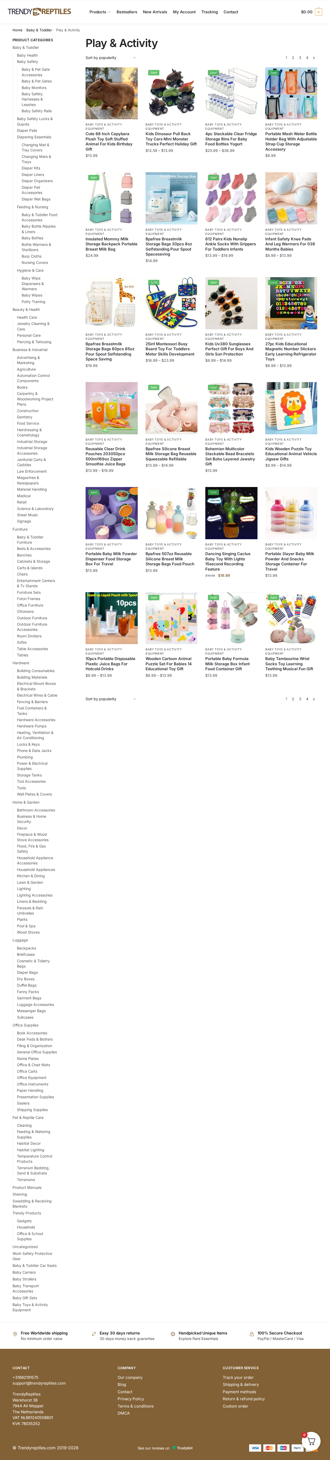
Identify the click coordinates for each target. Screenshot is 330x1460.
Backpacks (26, 948)
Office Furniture (30, 605)
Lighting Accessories (34, 895)
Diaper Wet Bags (36, 199)
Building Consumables (36, 670)
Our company (130, 1377)
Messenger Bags (31, 1010)
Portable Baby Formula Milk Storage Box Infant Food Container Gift (227, 663)
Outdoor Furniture (32, 618)
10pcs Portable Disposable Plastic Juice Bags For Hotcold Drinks (110, 663)
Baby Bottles (32, 238)
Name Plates (28, 1058)
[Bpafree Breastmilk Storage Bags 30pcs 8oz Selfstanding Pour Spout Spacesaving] (172, 198)
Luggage (20, 940)
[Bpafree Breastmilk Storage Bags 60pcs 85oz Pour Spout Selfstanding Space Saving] (112, 303)
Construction (28, 410)
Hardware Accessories (36, 719)
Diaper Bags (27, 972)
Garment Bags (29, 998)
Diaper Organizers (37, 181)
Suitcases (25, 1017)
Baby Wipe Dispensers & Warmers (33, 283)
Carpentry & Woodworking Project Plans (35, 398)
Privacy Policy (131, 1398)
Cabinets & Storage (33, 561)
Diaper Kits (31, 168)
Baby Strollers (24, 1279)
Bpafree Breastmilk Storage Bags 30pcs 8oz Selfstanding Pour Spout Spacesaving (169, 246)
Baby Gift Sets (25, 1298)
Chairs (22, 574)
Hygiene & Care (30, 270)
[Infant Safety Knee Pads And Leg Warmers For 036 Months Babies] (291, 198)
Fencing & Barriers (32, 701)
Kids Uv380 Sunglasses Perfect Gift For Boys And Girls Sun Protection (229, 349)
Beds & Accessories (34, 548)
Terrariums (26, 1179)
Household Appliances (36, 869)
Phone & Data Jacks (34, 750)
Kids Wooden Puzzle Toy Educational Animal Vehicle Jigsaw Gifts (291, 453)
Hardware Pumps (31, 726)
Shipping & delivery (241, 1384)
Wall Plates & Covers (34, 794)
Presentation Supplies (35, 1097)
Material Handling (32, 489)
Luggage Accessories (35, 1004)
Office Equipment (31, 1077)
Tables (22, 655)
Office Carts (27, 1071)
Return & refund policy (244, 1398)
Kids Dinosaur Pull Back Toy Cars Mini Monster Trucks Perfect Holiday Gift (171, 138)
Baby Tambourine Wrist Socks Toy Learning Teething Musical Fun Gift (289, 663)
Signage (24, 521)
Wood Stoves (28, 932)
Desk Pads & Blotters (35, 1039)
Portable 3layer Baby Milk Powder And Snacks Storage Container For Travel (289, 561)
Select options (112, 166)
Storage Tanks (29, 775)
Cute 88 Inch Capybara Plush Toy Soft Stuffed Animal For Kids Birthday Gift (109, 141)
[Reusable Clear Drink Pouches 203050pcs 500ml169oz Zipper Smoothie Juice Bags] (112, 408)
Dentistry (24, 417)
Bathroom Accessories (36, 810)
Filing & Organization (34, 1045)
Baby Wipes (32, 295)
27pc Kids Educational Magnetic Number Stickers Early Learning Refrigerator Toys (290, 351)
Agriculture (26, 369)
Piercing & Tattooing (34, 342)
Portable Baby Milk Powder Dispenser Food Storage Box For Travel (111, 558)
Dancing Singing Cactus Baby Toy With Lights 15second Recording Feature (227, 561)
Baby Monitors (34, 87)
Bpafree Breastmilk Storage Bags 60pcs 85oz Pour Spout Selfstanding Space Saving (110, 351)
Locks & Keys (28, 744)
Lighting (24, 888)
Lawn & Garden (30, 882)
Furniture (20, 529)
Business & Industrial (30, 349)
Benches (24, 555)
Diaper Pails (27, 130)
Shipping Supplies (32, 1109)
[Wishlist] (130, 75)
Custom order (235, 1406)
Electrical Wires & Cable (37, 695)
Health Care (27, 317)
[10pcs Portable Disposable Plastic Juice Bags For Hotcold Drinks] (112, 618)
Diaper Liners (33, 174)
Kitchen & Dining (31, 876)
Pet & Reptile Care (28, 1117)
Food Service (28, 423)
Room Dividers (29, 636)
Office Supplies (25, 1025)
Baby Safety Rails (37, 111)
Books (22, 387)
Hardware (21, 663)
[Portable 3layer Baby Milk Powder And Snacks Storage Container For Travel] (291, 513)
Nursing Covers (35, 262)
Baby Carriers (24, 1272)
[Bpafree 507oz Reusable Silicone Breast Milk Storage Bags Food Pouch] (172, 513)
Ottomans (25, 611)
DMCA (124, 1413)
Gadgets (24, 1221)
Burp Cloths (31, 256)
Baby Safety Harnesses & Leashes (32, 99)
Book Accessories (32, 1033)
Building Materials (32, 677)
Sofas (22, 642)
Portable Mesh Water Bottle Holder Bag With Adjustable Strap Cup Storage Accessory (291, 141)
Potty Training (33, 301)
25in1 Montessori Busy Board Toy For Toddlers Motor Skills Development (170, 349)
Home (17, 30)
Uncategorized (25, 1246)
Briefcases (26, 954)
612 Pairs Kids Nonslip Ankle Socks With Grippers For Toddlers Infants (230, 244)
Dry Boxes (25, 979)
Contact (125, 1391)
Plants (22, 919)
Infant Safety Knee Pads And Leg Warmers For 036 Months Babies (290, 244)
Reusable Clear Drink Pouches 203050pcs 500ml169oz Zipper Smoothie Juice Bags (105, 456)
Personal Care (29, 335)
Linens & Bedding (32, 901)
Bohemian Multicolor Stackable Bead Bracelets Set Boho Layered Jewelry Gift (230, 456)
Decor (22, 828)
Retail (21, 502)
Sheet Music (27, 515)
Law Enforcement (32, 471)
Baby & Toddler (39, 30)
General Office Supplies (37, 1052)
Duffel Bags (27, 985)
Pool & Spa (26, 926)
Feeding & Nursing (32, 207)
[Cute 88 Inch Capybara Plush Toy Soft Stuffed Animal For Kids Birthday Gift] (112, 93)
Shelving (20, 1194)
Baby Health (27, 55)
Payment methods (239, 1391)
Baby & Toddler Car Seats (35, 1265)
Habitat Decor (29, 1143)
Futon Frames (28, 598)
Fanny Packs (28, 991)
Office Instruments (32, 1084)
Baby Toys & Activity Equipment (104, 126)
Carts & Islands (30, 568)
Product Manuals (27, 1187)
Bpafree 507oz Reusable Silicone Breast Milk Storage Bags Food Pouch (170, 558)
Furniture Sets (29, 592)
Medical (24, 496)
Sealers (23, 1103)
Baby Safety (27, 61)
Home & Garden (26, 802)
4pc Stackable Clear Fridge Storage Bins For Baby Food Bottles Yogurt (231, 138)
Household (26, 1227)
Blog (122, 1384)
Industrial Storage (32, 441)
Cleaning (24, 1125)
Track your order (238, 1377)
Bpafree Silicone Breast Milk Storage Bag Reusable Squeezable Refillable (171, 453)
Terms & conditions (136, 1406)
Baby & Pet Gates (37, 81)
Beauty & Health (26, 309)
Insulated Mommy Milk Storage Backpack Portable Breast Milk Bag (111, 244)
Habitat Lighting (30, 1150)
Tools (21, 788)
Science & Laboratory (35, 508)
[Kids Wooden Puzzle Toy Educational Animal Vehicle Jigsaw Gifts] (291, 408)
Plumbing (25, 757)
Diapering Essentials (34, 137)
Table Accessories (32, 648)
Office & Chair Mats (33, 1065)
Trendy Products (27, 1213)
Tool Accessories (31, 781)
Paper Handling (30, 1090)
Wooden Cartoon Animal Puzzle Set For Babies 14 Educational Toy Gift (169, 663)
